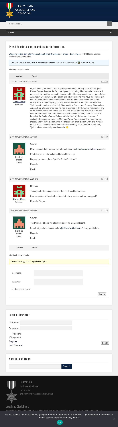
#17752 (104, 179)
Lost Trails (75, 54)
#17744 (104, 81)
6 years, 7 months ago (65, 62)
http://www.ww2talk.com (87, 149)
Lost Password (16, 345)
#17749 (104, 137)
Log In (102, 294)
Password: (16, 282)
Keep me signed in (22, 289)
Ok (59, 422)
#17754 (104, 211)
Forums (65, 54)
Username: (16, 273)
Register (13, 341)
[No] (114, 418)
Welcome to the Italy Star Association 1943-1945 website (34, 54)
